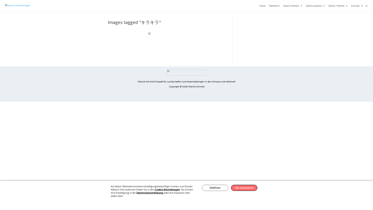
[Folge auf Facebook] (180, 95)
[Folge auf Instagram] (192, 95)
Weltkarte (274, 6)
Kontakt (355, 6)
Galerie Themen (336, 6)
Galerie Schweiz (291, 6)
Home (262, 6)
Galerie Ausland (314, 6)
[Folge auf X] (186, 95)
